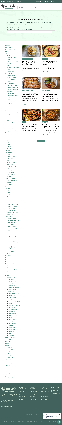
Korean (9, 146)
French (9, 138)
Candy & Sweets (11, 156)
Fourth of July (11, 162)
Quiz (6, 273)
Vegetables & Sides (12, 131)
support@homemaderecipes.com (8, 400)
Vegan (10, 317)
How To (9, 65)
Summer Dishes (9, 363)
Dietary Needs (11, 307)
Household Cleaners (12, 212)
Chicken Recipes (11, 218)
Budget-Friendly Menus (13, 236)
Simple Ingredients (12, 269)
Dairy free (8, 150)
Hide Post (7, 200)
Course (7, 111)
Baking (9, 154)
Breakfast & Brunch (12, 115)
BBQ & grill (8, 47)
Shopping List (18, 1)
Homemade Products (11, 206)
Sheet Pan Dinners (13, 287)
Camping (7, 53)
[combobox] (26, 7)
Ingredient (8, 216)
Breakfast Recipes (13, 329)
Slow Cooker (12, 289)
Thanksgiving (10, 172)
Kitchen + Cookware (12, 371)
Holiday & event (9, 202)
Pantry (7, 258)
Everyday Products (12, 210)
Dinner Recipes (12, 333)
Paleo (8, 351)
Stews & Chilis (9, 359)
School (9, 355)
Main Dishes (10, 121)
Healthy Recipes (11, 77)
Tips (8, 109)
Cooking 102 (8, 73)
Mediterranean (12, 303)
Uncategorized (9, 373)
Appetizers (8, 45)
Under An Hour (11, 271)
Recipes (9, 105)
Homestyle (10, 140)
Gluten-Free (11, 311)
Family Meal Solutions (13, 238)
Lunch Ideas (11, 335)
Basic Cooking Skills (12, 61)
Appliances (10, 367)
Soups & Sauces (11, 129)
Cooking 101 (8, 55)
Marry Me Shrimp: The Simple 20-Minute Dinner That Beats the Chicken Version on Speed (50, 126)
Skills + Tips (10, 71)
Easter (8, 160)
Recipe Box (3, 1)
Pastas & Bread (11, 123)
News (6, 250)
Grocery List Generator (13, 240)
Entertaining (8, 152)
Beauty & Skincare (12, 208)
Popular (7, 260)
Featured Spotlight (10, 178)
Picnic (8, 168)
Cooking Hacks (11, 75)
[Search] (36, 7)
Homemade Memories (11, 204)
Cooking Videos (9, 103)
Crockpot (9, 266)
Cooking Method (11, 277)
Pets (8, 353)
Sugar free (10, 357)
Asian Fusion (12, 295)
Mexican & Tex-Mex (14, 305)
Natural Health (11, 214)
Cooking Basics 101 (12, 87)
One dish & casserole (11, 256)
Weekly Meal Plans (12, 248)
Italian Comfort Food (14, 301)
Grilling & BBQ (12, 281)
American (9, 135)
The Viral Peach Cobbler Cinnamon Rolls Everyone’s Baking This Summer (30, 94)
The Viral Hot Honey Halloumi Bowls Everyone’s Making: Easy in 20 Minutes (50, 94)
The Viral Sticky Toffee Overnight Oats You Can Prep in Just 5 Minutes (30, 63)
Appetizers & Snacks (13, 113)
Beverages (11, 327)
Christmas (10, 158)
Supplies (7, 365)
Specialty (7, 345)
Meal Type (10, 321)
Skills (8, 107)
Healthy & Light (12, 313)
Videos (9, 339)
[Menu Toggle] (60, 6)
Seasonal (7, 343)
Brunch (9, 192)
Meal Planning (9, 234)
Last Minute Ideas (12, 164)
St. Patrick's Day (11, 170)
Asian (8, 136)
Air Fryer (11, 279)
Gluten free (10, 347)
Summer (7, 361)
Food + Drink (10, 252)
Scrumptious (8, 341)
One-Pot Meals (12, 285)
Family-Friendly (12, 309)
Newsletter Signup (10, 1)
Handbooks (10, 63)
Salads (8, 125)
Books (8, 369)
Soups (8, 127)
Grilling (7, 186)
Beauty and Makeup (10, 49)
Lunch (8, 196)
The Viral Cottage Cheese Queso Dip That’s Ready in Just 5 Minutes (51, 63)
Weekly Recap (9, 377)
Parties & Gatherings (13, 166)
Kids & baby (10, 349)
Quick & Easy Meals (10, 264)
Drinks (8, 119)
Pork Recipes (10, 224)
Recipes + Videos (10, 337)
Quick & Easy (8, 262)
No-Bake (11, 283)
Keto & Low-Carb (13, 315)
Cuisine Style (10, 291)
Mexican (9, 148)
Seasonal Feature (12, 180)
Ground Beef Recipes (13, 220)
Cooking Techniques (12, 89)
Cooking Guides (9, 83)
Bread (6, 51)
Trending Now (11, 182)
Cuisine (7, 133)
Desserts (9, 117)
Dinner (8, 194)
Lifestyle (9, 254)
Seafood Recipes (11, 226)
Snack (8, 198)
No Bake (9, 267)
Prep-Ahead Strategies (13, 242)
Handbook (8, 188)
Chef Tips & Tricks (12, 85)
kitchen (7, 232)
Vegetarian (11, 319)
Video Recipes (9, 375)
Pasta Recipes (11, 222)
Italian (8, 144)
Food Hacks (8, 184)
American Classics (13, 293)
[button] (41, 141)
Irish (8, 142)
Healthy (7, 190)
